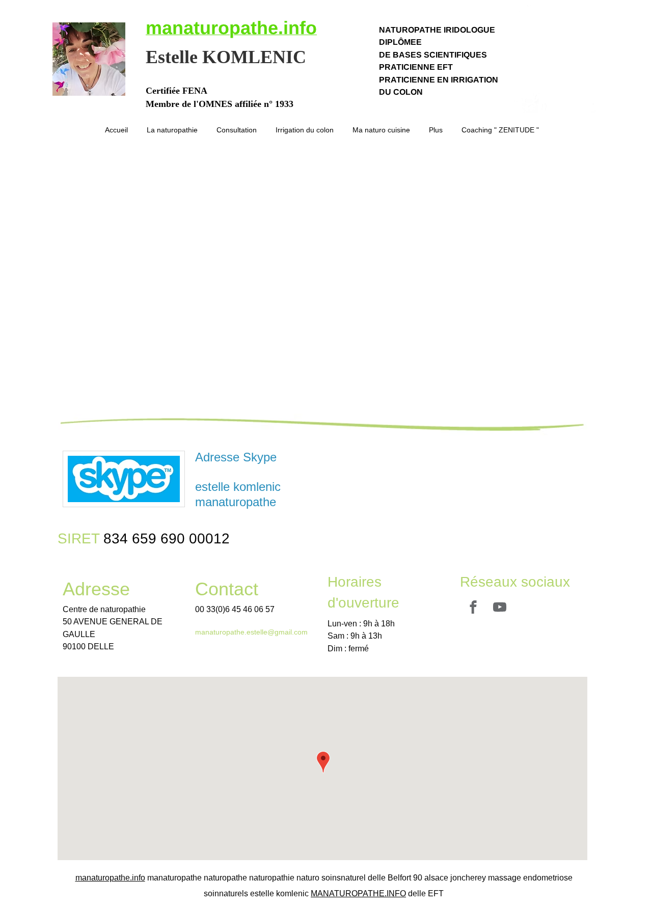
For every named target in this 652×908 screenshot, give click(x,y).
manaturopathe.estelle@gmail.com (251, 632)
